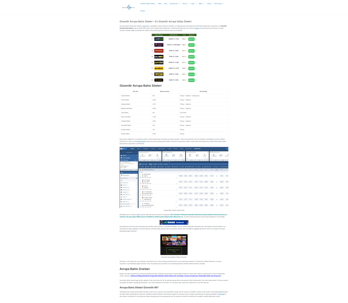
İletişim (142, 11)
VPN (137, 214)
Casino (209, 3)
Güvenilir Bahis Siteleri (147, 3)
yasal (144, 26)
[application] (179, 3)
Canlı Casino (218, 3)
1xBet (159, 3)
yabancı (197, 28)
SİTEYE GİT (191, 39)
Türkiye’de (221, 294)
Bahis (200, 3)
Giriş (165, 3)
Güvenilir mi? (174, 3)
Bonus (185, 3)
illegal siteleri (141, 141)
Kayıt (192, 3)
